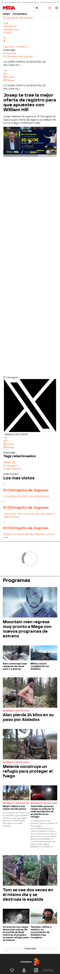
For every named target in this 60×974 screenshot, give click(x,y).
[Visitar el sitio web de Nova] (48, 970)
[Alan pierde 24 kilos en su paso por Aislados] (30, 692)
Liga (5, 23)
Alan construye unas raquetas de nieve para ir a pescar (15, 666)
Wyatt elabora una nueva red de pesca (14, 807)
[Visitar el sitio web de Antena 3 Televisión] (12, 970)
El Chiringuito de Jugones (18, 17)
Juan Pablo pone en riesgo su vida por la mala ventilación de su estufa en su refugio (42, 811)
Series (6, 14)
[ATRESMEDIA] (30, 962)
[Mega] (15, 8)
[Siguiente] (58, 2)
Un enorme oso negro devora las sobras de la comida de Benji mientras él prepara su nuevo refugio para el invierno (16, 933)
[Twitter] (30, 431)
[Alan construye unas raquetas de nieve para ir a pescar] (16, 653)
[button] (15, 46)
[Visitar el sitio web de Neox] (36, 970)
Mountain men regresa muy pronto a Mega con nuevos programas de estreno (27, 628)
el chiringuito (10, 465)
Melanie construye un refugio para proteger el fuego (28, 771)
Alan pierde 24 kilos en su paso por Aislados (28, 717)
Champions (9, 26)
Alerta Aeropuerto (30, 2)
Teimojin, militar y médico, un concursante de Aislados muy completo (41, 932)
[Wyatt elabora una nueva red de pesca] (16, 793)
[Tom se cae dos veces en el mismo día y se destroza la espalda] (30, 870)
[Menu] (56, 8)
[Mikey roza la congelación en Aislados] (44, 653)
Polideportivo (11, 29)
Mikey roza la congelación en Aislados (40, 666)
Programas (20, 14)
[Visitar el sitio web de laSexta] (24, 970)
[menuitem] (30, 23)
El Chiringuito (46, 2)
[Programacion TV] (43, 8)
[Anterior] (2, 2)
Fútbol (7, 32)
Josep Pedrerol (12, 468)
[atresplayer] (50, 8)
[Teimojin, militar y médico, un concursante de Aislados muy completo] (44, 916)
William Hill (9, 462)
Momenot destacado (16, 711)
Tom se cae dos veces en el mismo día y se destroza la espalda (28, 895)
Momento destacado (16, 762)
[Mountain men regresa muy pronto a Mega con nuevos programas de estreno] (30, 602)
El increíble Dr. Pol (13, 2)
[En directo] (36, 8)
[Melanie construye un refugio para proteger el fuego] (30, 744)
